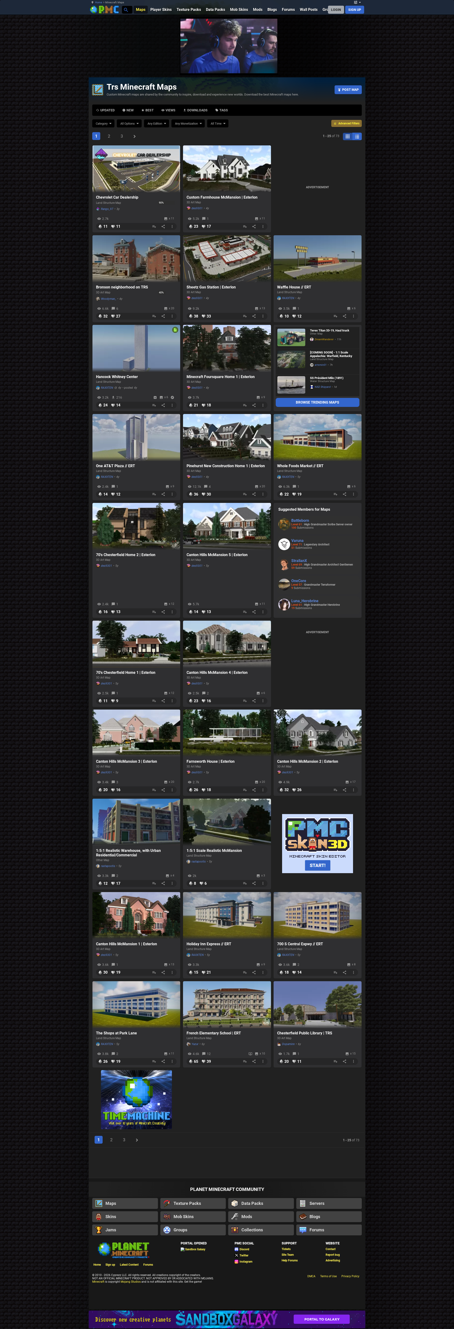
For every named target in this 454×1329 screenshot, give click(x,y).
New (130, 110)
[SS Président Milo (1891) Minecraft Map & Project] (291, 385)
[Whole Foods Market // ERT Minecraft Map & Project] (318, 437)
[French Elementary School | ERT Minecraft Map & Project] (227, 1004)
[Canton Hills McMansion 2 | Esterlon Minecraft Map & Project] (318, 733)
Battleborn (300, 520)
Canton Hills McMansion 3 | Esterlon (126, 761)
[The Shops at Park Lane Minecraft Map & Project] (136, 1004)
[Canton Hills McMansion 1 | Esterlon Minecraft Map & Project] (136, 915)
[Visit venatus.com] (382, 66)
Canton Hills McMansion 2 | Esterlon (307, 761)
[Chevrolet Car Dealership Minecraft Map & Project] (136, 169)
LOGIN (336, 10)
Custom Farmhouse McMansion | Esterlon (222, 197)
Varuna (297, 540)
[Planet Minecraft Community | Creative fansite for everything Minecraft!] (123, 1249)
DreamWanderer (324, 339)
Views (170, 110)
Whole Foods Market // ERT (300, 466)
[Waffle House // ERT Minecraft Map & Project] (318, 259)
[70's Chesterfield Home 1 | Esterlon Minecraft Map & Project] (136, 644)
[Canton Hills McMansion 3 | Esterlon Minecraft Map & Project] (136, 733)
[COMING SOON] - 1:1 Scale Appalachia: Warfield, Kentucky (331, 354)
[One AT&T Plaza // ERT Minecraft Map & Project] (136, 437)
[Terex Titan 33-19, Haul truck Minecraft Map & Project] (291, 338)
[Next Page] (135, 136)
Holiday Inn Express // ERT (209, 944)
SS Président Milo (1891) (327, 378)
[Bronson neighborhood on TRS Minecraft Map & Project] (136, 259)
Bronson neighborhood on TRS (122, 287)
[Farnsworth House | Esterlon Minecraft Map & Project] (227, 733)
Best (149, 110)
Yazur (195, 1044)
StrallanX (299, 560)
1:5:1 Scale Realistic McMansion (214, 850)
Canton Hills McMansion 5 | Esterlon (217, 555)
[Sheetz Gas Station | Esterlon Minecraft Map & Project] (227, 259)
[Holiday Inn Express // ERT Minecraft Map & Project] (227, 915)
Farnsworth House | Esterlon (211, 761)
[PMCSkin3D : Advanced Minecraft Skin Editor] (317, 844)
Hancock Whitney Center (117, 377)
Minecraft (98, 1281)
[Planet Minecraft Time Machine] (136, 1100)
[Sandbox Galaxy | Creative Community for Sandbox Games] (227, 1319)
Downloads (197, 110)
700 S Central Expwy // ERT (300, 944)
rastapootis (108, 866)
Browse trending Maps (317, 402)
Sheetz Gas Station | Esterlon (211, 287)
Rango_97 (107, 209)
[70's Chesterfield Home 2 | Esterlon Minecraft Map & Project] (136, 526)
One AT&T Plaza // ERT (115, 466)
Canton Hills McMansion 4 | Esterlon (217, 672)
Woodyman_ (108, 299)
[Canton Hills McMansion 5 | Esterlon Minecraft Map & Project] (227, 526)
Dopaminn (288, 1044)
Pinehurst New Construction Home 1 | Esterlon (226, 466)
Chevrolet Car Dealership (117, 197)
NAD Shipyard (323, 386)
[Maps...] (125, 9)
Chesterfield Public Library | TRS (304, 1033)
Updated (107, 110)
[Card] (347, 136)
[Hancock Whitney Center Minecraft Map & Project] (136, 348)
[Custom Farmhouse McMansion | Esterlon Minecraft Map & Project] (227, 169)
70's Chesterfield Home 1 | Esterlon (125, 672)
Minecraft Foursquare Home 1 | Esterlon (221, 377)
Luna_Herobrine (305, 601)
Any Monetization (186, 123)
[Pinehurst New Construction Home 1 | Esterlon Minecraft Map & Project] (227, 437)
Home (98, 2)
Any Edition (155, 123)
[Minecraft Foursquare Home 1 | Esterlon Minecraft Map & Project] (227, 348)
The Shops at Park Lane (116, 1033)
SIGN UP (354, 10)
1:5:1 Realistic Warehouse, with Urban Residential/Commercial (128, 852)
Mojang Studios (131, 1281)
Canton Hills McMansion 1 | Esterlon (126, 944)
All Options (127, 123)
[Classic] (357, 136)
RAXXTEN (288, 298)
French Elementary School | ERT (214, 1033)
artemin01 (321, 364)
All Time (216, 123)
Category (102, 123)
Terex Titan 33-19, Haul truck (329, 330)
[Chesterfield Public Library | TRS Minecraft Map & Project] (318, 1004)
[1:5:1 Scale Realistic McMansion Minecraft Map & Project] (227, 822)
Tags (223, 110)
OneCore (298, 581)
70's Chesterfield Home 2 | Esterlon (125, 555)
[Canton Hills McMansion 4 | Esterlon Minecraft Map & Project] (227, 644)
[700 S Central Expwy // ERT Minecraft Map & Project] (318, 915)
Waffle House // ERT (294, 287)
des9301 (197, 208)
